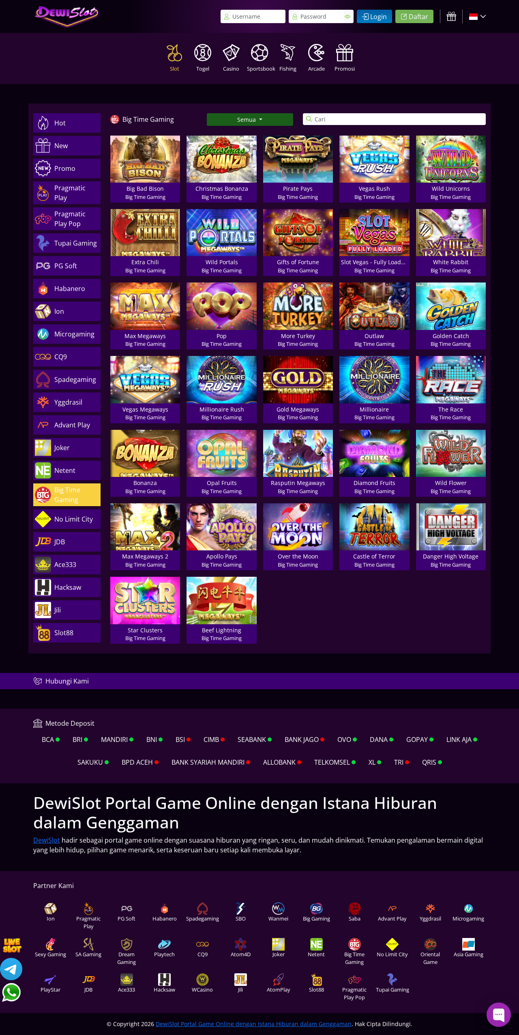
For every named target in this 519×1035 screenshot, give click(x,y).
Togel (202, 68)
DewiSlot (46, 840)
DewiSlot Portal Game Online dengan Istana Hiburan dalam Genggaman (254, 1024)
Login (378, 16)
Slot (174, 68)
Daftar (418, 16)
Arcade (316, 68)
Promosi (345, 68)
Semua (247, 119)
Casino (231, 68)
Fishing (287, 68)
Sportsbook (260, 68)
